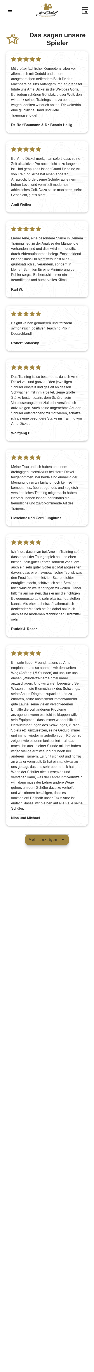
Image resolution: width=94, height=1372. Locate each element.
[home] (47, 10)
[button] (10, 10)
